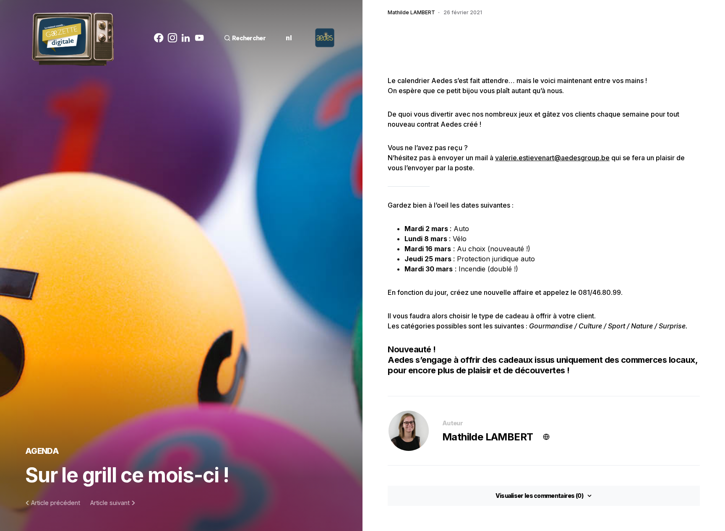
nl (289, 38)
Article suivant (110, 503)
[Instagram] (172, 37)
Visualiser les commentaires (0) (539, 495)
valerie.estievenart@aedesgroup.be (552, 158)
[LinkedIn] (186, 37)
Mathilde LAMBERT (487, 437)
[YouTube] (199, 37)
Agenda (42, 451)
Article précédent (55, 503)
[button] (245, 38)
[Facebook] (158, 37)
